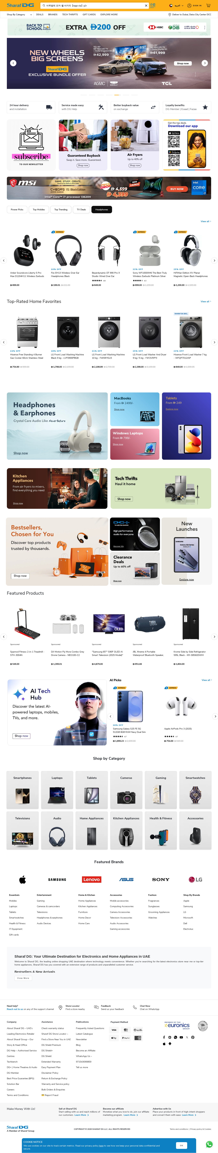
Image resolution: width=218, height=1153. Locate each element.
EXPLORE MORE (109, 14)
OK (181, 1145)
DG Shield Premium (51, 1046)
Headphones (101, 209)
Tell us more (82, 1068)
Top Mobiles (39, 209)
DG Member (13, 1074)
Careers (10, 1091)
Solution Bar (13, 1085)
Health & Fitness (17, 925)
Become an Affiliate (85, 1052)
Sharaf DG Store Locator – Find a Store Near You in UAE (56, 1038)
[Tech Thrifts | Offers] (161, 490)
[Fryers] (135, 145)
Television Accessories (121, 919)
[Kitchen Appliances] (57, 490)
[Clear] (146, 5)
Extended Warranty (51, 1063)
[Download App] (186, 145)
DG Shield (46, 1057)
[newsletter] (31, 145)
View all (205, 219)
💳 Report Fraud (49, 1096)
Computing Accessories (122, 908)
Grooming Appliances (159, 913)
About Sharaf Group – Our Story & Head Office (20, 1044)
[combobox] (94, 6)
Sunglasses (154, 908)
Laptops (13, 908)
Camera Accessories (120, 913)
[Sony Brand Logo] (161, 881)
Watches (152, 919)
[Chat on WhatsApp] (209, 1144)
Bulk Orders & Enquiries (53, 1091)
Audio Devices (44, 925)
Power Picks (17, 209)
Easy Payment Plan (50, 1068)
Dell (185, 925)
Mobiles (13, 902)
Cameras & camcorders (48, 908)
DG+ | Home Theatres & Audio (22, 1068)
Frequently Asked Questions (90, 1029)
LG (184, 913)
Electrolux (188, 930)
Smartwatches (16, 919)
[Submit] (43, 5)
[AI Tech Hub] (57, 714)
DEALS (39, 14)
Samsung (188, 908)
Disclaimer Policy (49, 1074)
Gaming (41, 902)
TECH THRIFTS (70, 14)
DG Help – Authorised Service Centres (22, 1055)
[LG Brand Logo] (195, 881)
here (101, 1145)
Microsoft (188, 919)
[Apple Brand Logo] (22, 881)
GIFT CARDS (89, 14)
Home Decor (84, 919)
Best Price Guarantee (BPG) (20, 1080)
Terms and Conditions (18, 1096)
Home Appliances (87, 902)
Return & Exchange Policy (54, 1080)
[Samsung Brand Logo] (57, 881)
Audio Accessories (119, 925)
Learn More (80, 1116)
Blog (78, 1046)
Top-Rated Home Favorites (34, 303)
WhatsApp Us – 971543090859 (84, 1060)
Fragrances (153, 902)
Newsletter (81, 1041)
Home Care (84, 925)
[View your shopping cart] (208, 5)
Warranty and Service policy (55, 1085)
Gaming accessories (120, 930)
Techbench (12, 1063)
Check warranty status (52, 1029)
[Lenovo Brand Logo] (91, 881)
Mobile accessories (119, 902)
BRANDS (52, 14)
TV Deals (81, 209)
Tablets (12, 913)
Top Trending (60, 209)
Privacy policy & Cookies (200, 1130)
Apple (186, 902)
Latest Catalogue (84, 1035)
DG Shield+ (47, 1052)
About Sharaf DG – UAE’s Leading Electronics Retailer (20, 1032)
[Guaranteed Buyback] (83, 145)
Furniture (82, 913)
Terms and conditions (179, 1130)
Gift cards (14, 936)
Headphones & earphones (50, 919)
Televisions (42, 913)
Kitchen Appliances (87, 908)
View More (23, 980)
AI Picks (115, 682)
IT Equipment (15, 930)
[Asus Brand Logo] (126, 881)
